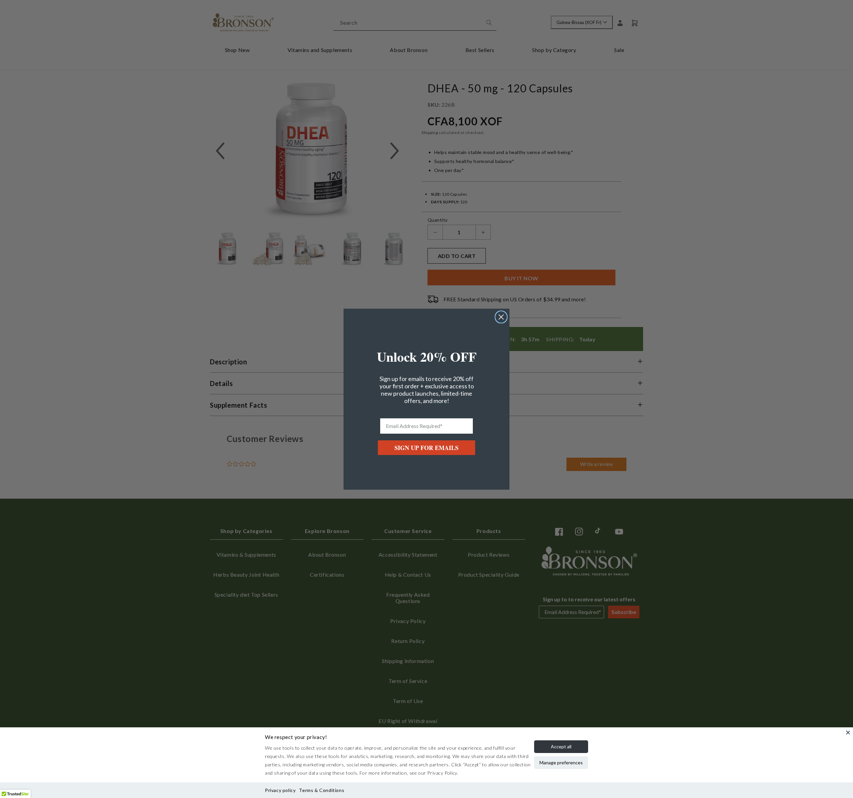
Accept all (561, 746)
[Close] (848, 732)
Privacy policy (280, 790)
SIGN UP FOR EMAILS (426, 447)
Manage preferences (561, 762)
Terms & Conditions (321, 790)
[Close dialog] (501, 317)
